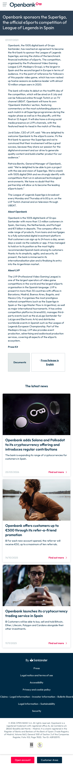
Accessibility (36, 682)
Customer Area (49, 760)
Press (36, 668)
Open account (22, 760)
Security (36, 711)
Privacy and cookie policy (36, 689)
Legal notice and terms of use (36, 675)
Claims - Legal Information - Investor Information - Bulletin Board (36, 696)
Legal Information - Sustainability (36, 703)
